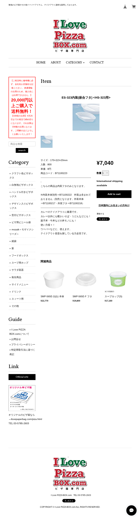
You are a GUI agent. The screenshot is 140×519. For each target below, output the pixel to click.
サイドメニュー (20, 284)
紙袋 (14, 241)
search (22, 150)
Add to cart (114, 194)
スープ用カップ (20, 262)
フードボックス (20, 255)
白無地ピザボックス (22, 184)
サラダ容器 (18, 269)
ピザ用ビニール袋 (21, 222)
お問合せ (16, 339)
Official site (22, 377)
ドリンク (16, 291)
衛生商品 (16, 277)
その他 (15, 306)
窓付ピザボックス (21, 215)
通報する (100, 214)
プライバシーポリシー (23, 344)
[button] (75, 62)
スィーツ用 (18, 298)
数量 (99, 173)
